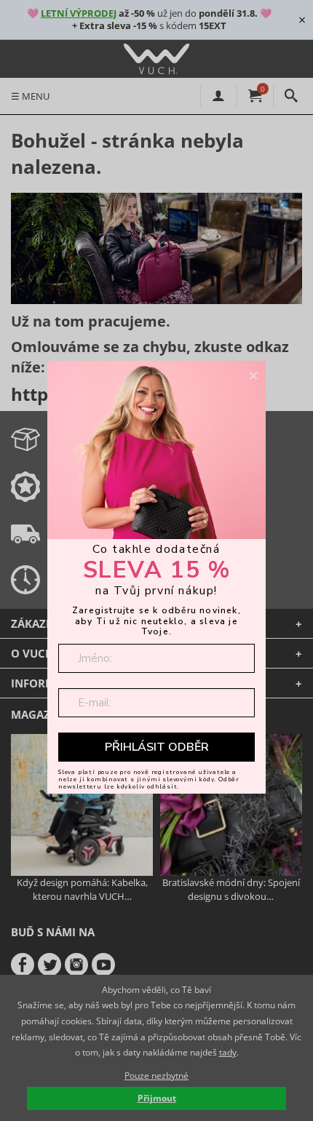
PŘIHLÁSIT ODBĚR (157, 747)
